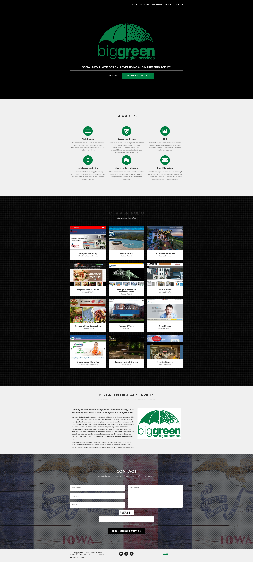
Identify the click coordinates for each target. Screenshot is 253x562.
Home (134, 5)
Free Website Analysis (138, 76)
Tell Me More (110, 76)
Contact (178, 5)
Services (144, 5)
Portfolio (157, 5)
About (168, 5)
